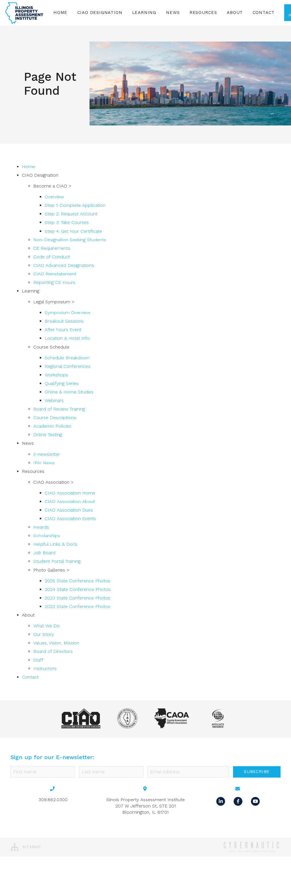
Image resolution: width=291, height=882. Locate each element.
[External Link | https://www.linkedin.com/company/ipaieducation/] (221, 800)
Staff (38, 660)
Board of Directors (53, 651)
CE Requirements (51, 248)
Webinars (54, 400)
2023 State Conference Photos (77, 598)
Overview (54, 196)
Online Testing (47, 434)
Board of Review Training (59, 409)
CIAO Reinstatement (54, 274)
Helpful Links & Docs (55, 544)
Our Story (43, 634)
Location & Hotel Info (67, 338)
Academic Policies (52, 426)
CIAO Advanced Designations (63, 265)
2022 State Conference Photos (77, 606)
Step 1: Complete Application (75, 205)
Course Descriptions (54, 417)
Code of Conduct (51, 256)
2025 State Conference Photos (77, 581)
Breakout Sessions (64, 321)
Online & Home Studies (69, 392)
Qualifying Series (62, 383)
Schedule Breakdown (67, 357)
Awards (41, 527)
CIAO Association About (70, 501)
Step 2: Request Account (71, 214)
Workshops (56, 375)
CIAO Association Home (70, 493)
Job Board (44, 552)
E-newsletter (46, 454)
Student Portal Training (56, 561)
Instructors (45, 668)
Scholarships (46, 535)
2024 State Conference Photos (78, 589)
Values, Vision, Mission (56, 643)
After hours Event (63, 329)
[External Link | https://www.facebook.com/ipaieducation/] (239, 800)
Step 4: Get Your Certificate (73, 231)
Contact (264, 12)
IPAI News (44, 462)
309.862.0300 (53, 799)
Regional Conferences (67, 366)
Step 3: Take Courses (67, 222)
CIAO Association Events (70, 518)
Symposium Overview (67, 312)
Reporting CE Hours (54, 282)
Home (60, 12)
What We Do (46, 625)
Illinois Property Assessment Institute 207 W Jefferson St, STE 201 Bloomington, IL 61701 (145, 806)
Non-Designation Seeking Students (69, 239)
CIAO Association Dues (69, 510)
